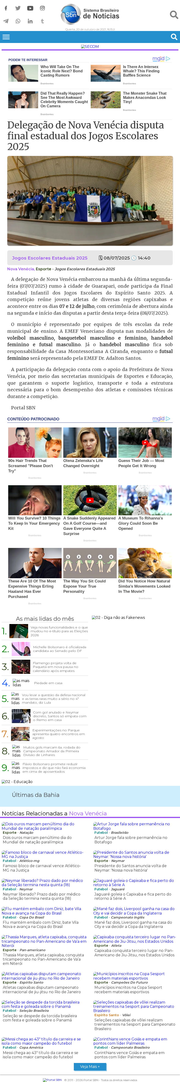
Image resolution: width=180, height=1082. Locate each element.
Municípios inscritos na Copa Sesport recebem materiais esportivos (128, 989)
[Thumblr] (42, 21)
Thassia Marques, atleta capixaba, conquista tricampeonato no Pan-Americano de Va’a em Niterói (43, 959)
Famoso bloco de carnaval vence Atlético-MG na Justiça (42, 868)
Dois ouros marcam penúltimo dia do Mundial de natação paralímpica (37, 839)
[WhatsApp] (18, 21)
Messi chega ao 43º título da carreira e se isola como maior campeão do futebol (40, 1055)
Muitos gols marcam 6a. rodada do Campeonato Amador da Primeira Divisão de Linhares (51, 751)
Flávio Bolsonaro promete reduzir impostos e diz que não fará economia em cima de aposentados (54, 768)
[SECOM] (90, 47)
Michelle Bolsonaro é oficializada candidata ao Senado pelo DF (59, 649)
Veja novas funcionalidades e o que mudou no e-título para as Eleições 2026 (59, 631)
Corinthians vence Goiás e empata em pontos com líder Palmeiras (129, 1055)
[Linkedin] (30, 21)
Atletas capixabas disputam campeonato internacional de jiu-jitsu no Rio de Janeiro (42, 989)
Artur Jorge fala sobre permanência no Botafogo (130, 839)
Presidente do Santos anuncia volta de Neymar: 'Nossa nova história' (130, 868)
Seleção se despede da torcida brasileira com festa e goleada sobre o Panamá (40, 1018)
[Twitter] (18, 8)
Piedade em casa (48, 683)
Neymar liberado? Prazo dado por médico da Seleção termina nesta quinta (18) (41, 896)
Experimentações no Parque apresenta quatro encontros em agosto (58, 734)
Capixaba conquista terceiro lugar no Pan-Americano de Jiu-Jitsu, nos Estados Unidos (134, 952)
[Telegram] (6, 21)
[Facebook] (6, 8)
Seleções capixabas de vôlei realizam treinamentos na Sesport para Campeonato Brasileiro (134, 1024)
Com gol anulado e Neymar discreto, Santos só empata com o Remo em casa (59, 716)
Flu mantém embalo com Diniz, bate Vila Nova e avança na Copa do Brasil (41, 924)
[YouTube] (30, 8)
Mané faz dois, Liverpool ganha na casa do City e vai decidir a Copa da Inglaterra (133, 924)
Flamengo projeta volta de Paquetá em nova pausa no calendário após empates (55, 667)
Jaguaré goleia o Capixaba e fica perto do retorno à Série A (132, 896)
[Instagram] (42, 8)
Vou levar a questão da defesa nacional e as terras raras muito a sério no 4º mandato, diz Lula (53, 699)
